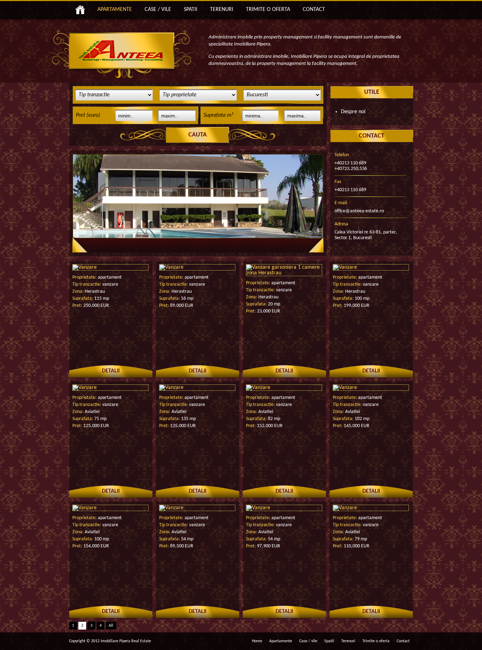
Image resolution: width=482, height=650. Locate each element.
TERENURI (221, 9)
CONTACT (314, 9)
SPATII (190, 9)
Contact (403, 641)
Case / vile (308, 641)
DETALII (111, 371)
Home (257, 641)
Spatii (329, 641)
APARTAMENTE (114, 9)
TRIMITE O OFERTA (268, 9)
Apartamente (280, 641)
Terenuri (348, 641)
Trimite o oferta (376, 641)
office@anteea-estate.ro (359, 211)
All (111, 626)
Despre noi (353, 112)
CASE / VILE (158, 9)
